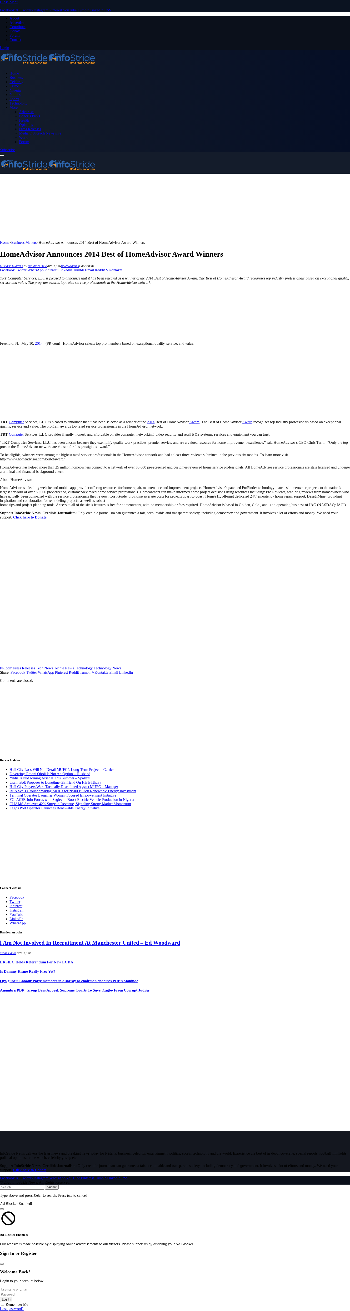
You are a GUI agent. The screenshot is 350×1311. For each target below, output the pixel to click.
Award (194, 422)
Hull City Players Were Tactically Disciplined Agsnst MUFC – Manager (64, 787)
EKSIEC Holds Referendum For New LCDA (36, 962)
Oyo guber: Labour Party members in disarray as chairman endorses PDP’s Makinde (69, 981)
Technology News (107, 668)
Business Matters (11, 266)
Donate (15, 31)
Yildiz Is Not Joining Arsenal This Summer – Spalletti (50, 778)
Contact (15, 40)
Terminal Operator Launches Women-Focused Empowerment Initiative (63, 795)
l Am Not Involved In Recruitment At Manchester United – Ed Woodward (90, 943)
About (14, 18)
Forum (15, 35)
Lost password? (12, 1309)
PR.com (6, 668)
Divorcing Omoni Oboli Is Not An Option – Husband (50, 774)
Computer (16, 422)
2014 (39, 343)
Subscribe (7, 150)
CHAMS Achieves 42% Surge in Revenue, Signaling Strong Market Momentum (70, 804)
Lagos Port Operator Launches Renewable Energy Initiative (55, 808)
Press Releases (30, 129)
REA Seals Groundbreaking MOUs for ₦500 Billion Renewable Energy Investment (73, 791)
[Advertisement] (143, 207)
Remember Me (17, 1304)
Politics (15, 95)
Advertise (17, 22)
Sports (14, 99)
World (23, 137)
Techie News (64, 668)
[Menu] (2, 155)
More (14, 107)
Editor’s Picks (29, 116)
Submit (52, 1187)
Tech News (44, 668)
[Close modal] (2, 1209)
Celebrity (16, 82)
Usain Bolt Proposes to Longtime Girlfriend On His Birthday (55, 782)
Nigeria (15, 90)
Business (16, 77)
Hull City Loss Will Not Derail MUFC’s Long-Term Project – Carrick (62, 770)
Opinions (26, 125)
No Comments (70, 266)
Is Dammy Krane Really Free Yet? (27, 971)
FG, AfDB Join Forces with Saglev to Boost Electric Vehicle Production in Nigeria (72, 800)
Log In (6, 1299)
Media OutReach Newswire (40, 133)
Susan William (37, 266)
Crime (14, 86)
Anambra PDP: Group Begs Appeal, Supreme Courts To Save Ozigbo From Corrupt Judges (75, 990)
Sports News (8, 953)
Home (14, 73)
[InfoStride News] (47, 65)
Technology (18, 103)
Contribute (17, 27)
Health (24, 120)
